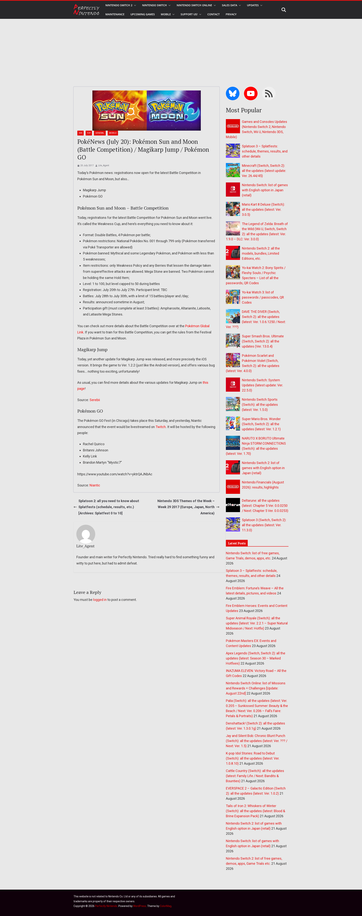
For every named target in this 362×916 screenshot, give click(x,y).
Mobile (166, 14)
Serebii (95, 400)
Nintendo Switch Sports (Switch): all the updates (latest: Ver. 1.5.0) (260, 404)
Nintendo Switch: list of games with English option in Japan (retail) (265, 190)
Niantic (95, 485)
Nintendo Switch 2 (118, 5)
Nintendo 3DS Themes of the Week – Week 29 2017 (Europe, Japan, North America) (186, 507)
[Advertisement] (181, 47)
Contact (213, 14)
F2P (88, 133)
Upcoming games (142, 14)
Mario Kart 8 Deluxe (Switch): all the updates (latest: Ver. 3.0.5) (263, 209)
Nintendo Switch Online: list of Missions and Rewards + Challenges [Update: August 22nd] (255, 688)
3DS (80, 133)
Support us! (189, 14)
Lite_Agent (103, 165)
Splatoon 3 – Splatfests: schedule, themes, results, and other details (265, 151)
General (99, 133)
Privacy (231, 14)
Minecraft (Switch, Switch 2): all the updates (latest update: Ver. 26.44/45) (264, 171)
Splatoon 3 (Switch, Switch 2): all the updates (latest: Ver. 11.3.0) (264, 525)
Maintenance (114, 14)
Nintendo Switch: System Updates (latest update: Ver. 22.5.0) (262, 385)
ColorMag (165, 906)
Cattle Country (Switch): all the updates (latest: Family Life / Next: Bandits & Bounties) (255, 776)
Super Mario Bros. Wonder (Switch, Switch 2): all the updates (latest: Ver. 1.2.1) (261, 424)
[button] (134, 5)
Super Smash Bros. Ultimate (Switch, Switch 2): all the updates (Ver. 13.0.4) (263, 341)
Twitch (161, 427)
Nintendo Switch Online (194, 5)
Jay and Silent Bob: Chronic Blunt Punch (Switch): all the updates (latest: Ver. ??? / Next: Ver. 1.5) (256, 741)
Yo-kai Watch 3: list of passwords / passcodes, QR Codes (263, 297)
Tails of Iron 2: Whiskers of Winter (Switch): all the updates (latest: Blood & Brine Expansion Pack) (255, 811)
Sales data (229, 5)
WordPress (139, 906)
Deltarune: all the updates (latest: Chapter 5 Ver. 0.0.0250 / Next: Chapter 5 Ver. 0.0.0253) (265, 506)
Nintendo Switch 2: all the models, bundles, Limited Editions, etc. (261, 253)
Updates (253, 5)
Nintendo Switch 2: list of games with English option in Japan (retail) (263, 468)
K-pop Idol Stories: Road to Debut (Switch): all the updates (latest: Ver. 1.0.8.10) (252, 758)
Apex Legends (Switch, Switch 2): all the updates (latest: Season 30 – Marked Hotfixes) (255, 658)
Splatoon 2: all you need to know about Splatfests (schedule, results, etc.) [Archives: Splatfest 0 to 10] (108, 507)
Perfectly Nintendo (106, 906)
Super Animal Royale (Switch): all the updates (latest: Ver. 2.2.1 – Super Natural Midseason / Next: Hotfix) (257, 623)
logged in (100, 600)
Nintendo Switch (154, 5)
